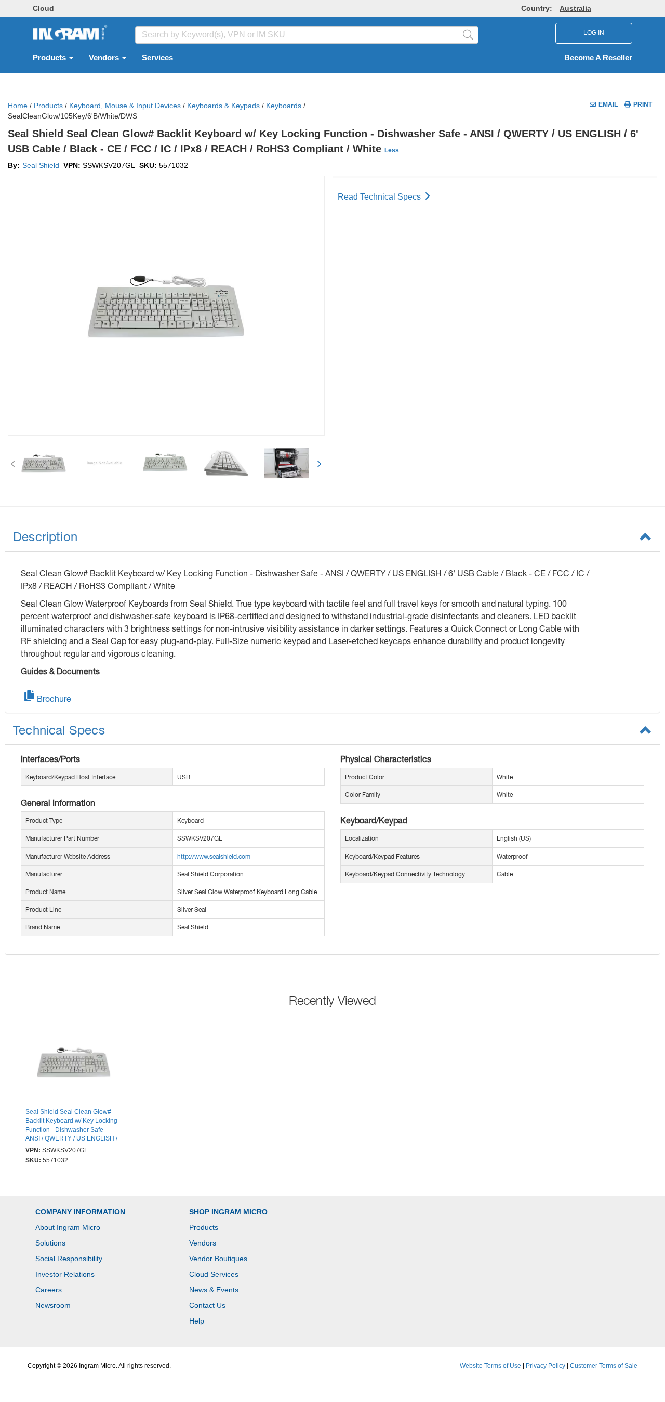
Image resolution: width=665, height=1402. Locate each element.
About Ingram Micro (67, 1227)
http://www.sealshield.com (213, 856)
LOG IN (593, 32)
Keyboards (283, 105)
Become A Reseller (598, 58)
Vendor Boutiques (218, 1258)
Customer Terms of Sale (603, 1365)
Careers (48, 1290)
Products (50, 58)
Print (642, 104)
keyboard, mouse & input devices (125, 105)
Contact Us (207, 1305)
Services (157, 58)
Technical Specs (59, 730)
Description (45, 536)
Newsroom (53, 1305)
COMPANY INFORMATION (80, 1212)
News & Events (213, 1290)
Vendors (105, 58)
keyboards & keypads (223, 105)
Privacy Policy (545, 1365)
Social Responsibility (68, 1258)
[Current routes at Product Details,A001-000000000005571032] (74, 1063)
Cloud (43, 8)
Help (196, 1321)
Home (18, 105)
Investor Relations (65, 1274)
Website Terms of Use (490, 1365)
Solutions (50, 1243)
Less (391, 150)
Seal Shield (40, 165)
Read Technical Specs (380, 196)
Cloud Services (213, 1274)
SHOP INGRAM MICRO (228, 1212)
